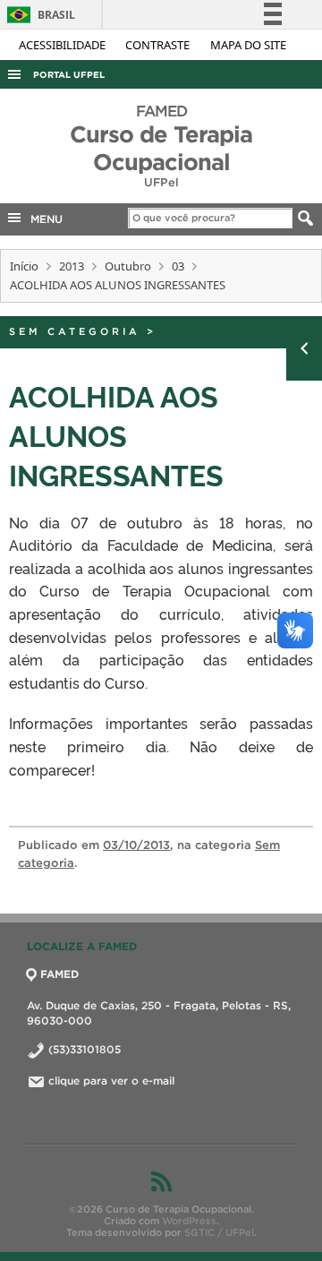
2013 (71, 266)
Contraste (158, 45)
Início (24, 266)
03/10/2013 (136, 845)
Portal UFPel (69, 75)
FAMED (59, 974)
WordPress (189, 1220)
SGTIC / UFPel (219, 1232)
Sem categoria (74, 331)
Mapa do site (248, 45)
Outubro (128, 266)
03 (178, 266)
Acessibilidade (63, 45)
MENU (43, 219)
